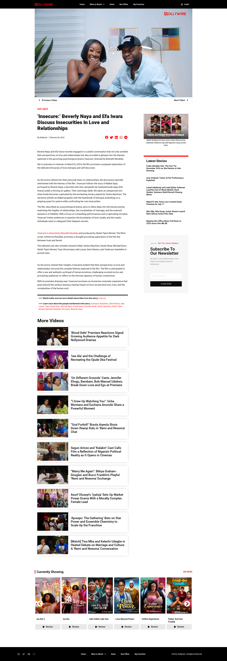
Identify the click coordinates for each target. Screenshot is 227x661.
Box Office (124, 4)
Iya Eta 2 (41, 619)
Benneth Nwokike (53, 309)
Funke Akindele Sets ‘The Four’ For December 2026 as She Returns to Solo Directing (163, 168)
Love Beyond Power (124, 619)
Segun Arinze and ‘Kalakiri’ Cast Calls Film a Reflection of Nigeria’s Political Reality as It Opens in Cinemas (96, 451)
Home (82, 4)
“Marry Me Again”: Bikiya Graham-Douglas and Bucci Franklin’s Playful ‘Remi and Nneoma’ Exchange (95, 475)
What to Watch (96, 4)
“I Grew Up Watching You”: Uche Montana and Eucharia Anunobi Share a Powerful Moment (97, 404)
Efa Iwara (66, 309)
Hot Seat (42, 109)
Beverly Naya (76, 309)
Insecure (102, 298)
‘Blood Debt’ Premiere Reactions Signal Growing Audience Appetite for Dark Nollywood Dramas (97, 336)
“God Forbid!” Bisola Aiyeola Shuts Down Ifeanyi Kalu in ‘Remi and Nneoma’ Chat (98, 428)
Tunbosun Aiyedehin (99, 303)
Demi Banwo (114, 303)
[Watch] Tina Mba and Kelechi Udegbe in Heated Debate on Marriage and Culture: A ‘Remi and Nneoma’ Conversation (98, 545)
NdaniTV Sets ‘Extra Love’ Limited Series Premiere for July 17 (164, 203)
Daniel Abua (78, 306)
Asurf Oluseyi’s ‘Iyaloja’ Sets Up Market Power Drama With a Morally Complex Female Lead (97, 498)
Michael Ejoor (66, 306)
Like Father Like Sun (99, 619)
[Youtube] (29, 654)
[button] (113, 53)
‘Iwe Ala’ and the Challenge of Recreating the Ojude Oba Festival (94, 358)
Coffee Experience (150, 619)
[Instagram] (34, 654)
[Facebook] (18, 654)
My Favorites (138, 4)
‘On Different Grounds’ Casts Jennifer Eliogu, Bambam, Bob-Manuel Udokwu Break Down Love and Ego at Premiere (96, 381)
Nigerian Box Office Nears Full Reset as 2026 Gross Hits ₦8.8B (163, 222)
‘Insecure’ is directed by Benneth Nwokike (57, 233)
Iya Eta (66, 619)
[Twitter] (23, 654)
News (112, 4)
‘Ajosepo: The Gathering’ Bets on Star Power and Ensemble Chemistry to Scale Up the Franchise (96, 521)
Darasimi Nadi (90, 306)
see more (187, 572)
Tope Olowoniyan (52, 306)
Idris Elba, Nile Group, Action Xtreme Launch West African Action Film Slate (165, 212)
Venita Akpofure (104, 306)
